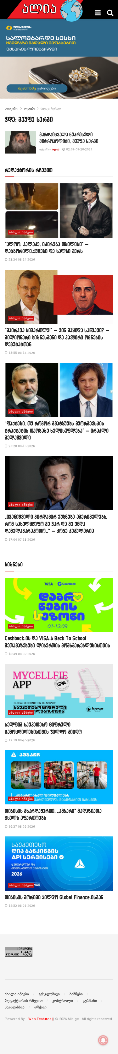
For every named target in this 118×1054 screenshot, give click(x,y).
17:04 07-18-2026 (21, 539)
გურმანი (90, 1000)
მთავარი (11, 108)
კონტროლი (62, 1000)
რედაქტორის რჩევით (23, 1000)
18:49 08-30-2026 (21, 654)
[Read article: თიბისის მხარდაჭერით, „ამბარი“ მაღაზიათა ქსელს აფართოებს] (59, 777)
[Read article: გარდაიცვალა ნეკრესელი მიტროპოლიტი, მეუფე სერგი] (20, 142)
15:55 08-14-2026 (21, 352)
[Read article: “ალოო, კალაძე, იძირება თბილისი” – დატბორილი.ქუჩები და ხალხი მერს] (59, 210)
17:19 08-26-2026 (21, 740)
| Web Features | (39, 1019)
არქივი (40, 1007)
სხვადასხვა (15, 1007)
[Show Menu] (98, 12)
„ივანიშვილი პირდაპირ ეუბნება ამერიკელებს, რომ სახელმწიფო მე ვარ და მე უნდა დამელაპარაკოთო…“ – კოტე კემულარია (56, 524)
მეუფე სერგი (51, 108)
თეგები (29, 108)
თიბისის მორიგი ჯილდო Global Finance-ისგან (54, 897)
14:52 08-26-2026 (21, 905)
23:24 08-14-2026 (21, 259)
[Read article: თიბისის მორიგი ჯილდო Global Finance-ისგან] (59, 863)
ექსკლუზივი (49, 994)
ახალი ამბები (21, 232)
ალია (55, 149)
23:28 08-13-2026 (21, 446)
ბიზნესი (76, 994)
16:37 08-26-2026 (21, 826)
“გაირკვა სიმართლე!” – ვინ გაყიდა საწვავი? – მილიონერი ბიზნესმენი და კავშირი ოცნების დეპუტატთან (57, 337)
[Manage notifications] (103, 1040)
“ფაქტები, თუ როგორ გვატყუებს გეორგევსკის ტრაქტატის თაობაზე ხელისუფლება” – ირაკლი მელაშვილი (57, 430)
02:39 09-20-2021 (79, 149)
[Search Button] (110, 12)
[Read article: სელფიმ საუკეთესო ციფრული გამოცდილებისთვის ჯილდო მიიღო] (59, 691)
